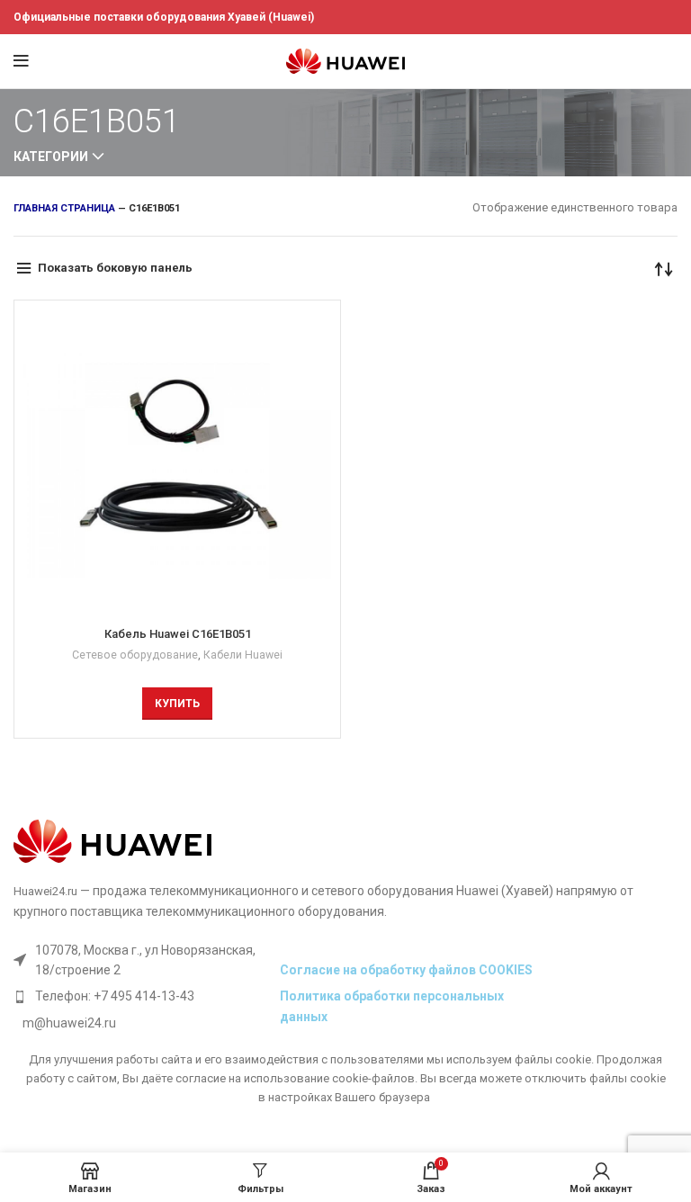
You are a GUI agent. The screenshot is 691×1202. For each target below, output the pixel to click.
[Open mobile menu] (21, 61)
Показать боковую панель (115, 267)
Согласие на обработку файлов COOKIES (406, 970)
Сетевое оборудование (135, 655)
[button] (177, 703)
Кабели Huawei (243, 655)
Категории (50, 156)
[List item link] (142, 996)
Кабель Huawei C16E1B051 (177, 634)
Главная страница (64, 208)
